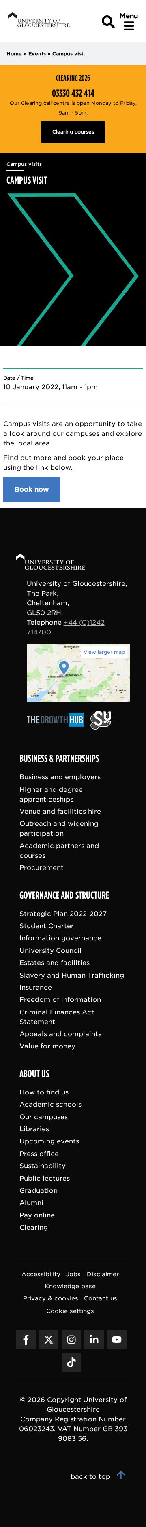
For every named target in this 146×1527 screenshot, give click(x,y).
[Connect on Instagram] (71, 1339)
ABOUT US (34, 1074)
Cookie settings (70, 1310)
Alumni (31, 1203)
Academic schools (50, 1104)
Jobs (73, 1273)
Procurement (41, 868)
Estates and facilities (54, 963)
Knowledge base (70, 1286)
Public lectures (44, 1178)
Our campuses (43, 1116)
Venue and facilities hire (60, 811)
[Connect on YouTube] (117, 1339)
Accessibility (40, 1273)
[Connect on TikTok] (71, 1362)
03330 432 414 (73, 93)
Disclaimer (103, 1273)
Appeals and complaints (60, 1034)
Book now (32, 489)
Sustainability (42, 1166)
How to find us (44, 1092)
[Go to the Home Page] (58, 563)
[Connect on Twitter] (48, 1339)
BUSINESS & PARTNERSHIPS (59, 758)
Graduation (38, 1190)
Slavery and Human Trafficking (71, 975)
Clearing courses (73, 132)
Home (14, 54)
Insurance (35, 987)
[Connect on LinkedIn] (94, 1339)
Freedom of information (60, 999)
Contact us (100, 1298)
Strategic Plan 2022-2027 (63, 913)
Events (37, 54)
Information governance (60, 938)
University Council (50, 950)
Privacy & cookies (50, 1298)
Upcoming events (49, 1141)
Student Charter (46, 926)
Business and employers (60, 777)
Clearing (33, 1227)
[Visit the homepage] (38, 21)
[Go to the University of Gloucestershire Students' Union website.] (100, 727)
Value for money (47, 1046)
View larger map (104, 652)
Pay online (37, 1215)
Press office (39, 1153)
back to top (91, 1476)
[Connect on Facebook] (26, 1339)
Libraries (34, 1129)
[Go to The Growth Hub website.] (57, 727)
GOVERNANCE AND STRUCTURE (64, 895)
